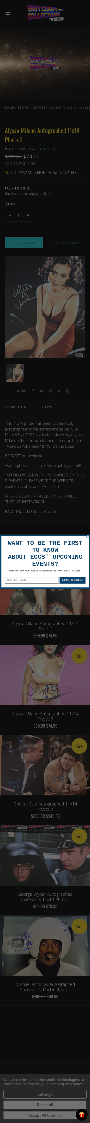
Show (82, 1115)
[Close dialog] (87, 537)
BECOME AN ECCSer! (72, 580)
